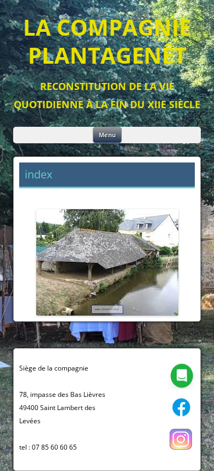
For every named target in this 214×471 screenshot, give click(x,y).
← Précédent (42, 195)
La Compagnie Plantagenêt (107, 41)
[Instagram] (181, 450)
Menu (107, 135)
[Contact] (181, 386)
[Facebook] (181, 418)
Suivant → (176, 195)
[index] (107, 262)
